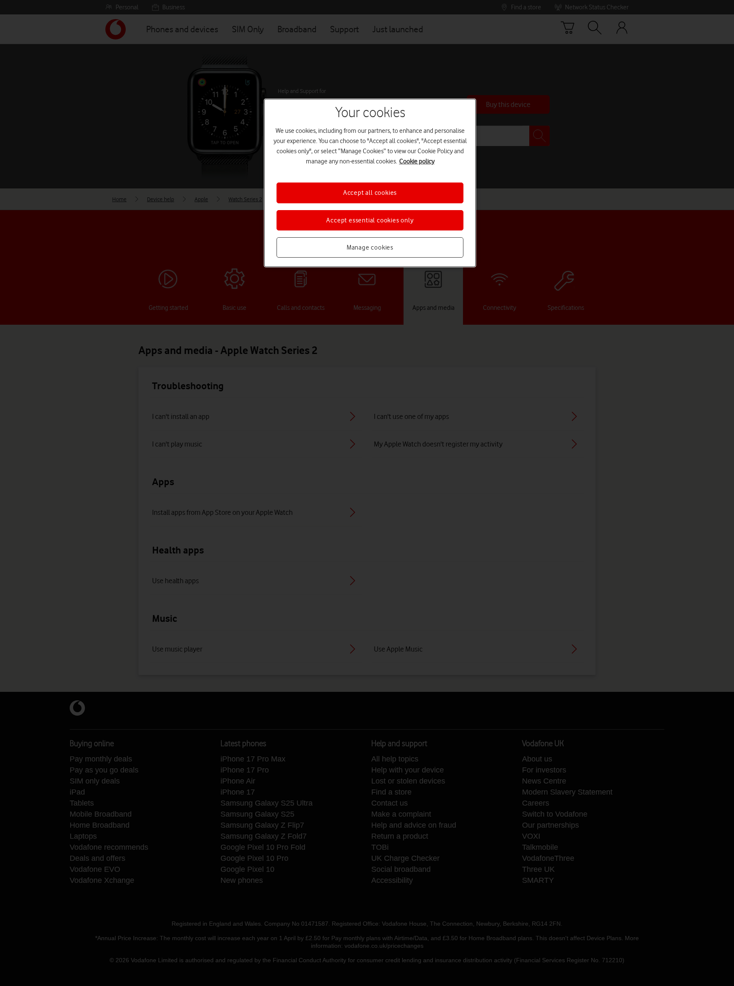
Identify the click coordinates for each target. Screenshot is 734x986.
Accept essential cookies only (369, 220)
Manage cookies (370, 247)
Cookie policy (417, 161)
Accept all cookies (370, 193)
